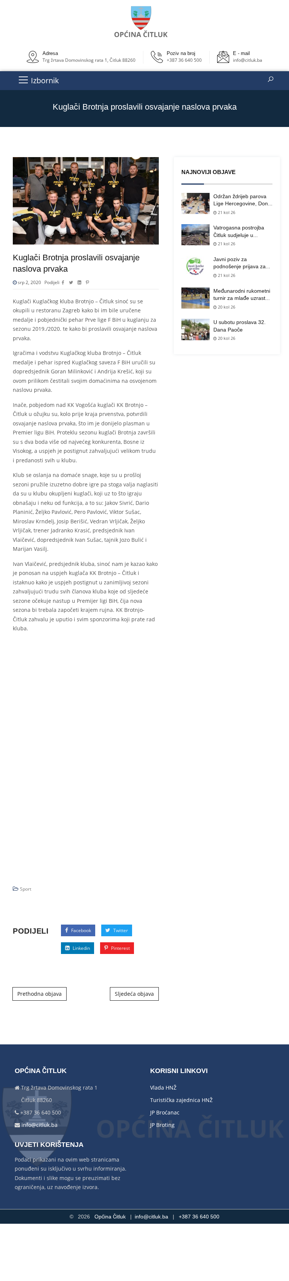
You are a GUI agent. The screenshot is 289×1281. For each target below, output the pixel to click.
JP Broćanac (164, 1112)
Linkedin (80, 948)
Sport (25, 889)
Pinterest (120, 948)
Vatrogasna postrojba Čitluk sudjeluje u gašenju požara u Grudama (238, 232)
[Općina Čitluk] (141, 21)
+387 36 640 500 (184, 60)
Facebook (80, 930)
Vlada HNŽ (163, 1087)
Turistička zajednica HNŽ (181, 1100)
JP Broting (162, 1124)
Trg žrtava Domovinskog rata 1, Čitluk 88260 (89, 60)
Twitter (120, 930)
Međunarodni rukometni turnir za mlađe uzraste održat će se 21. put (241, 295)
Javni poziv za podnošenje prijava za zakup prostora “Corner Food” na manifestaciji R (242, 263)
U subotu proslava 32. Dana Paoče (239, 326)
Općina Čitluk (110, 1217)
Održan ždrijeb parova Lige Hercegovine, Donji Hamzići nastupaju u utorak (241, 200)
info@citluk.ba (247, 60)
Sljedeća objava (134, 993)
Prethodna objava (39, 993)
